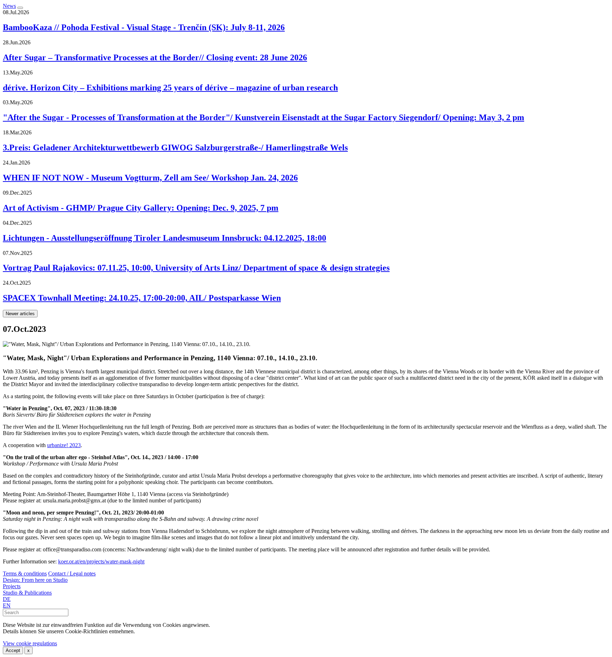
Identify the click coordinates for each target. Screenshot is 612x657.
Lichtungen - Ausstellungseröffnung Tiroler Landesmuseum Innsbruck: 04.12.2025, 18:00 (164, 238)
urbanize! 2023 (64, 445)
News (9, 6)
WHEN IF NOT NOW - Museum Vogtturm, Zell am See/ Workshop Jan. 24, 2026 (150, 177)
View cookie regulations (30, 643)
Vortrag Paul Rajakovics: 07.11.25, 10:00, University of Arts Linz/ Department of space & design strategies (196, 267)
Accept (13, 650)
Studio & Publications (27, 593)
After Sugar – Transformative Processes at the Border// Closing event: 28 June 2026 (155, 57)
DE (7, 599)
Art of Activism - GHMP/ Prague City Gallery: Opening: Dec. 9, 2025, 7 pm (140, 207)
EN (7, 605)
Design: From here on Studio (35, 580)
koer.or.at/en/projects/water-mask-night (101, 561)
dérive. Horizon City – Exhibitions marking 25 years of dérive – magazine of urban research (170, 87)
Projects (12, 586)
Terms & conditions (25, 573)
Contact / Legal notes (72, 573)
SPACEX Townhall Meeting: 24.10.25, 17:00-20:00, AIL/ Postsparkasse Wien (142, 297)
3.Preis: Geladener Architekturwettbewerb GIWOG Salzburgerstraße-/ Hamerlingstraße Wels (175, 147)
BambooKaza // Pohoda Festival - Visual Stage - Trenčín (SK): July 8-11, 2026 (144, 27)
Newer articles (20, 313)
